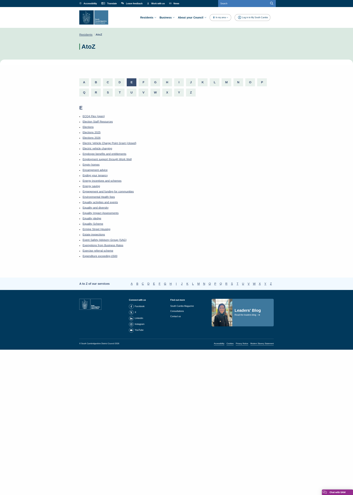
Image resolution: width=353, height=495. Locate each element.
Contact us (175, 316)
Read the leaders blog (246, 315)
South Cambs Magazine (182, 306)
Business (166, 17)
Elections (88, 127)
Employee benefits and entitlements (104, 153)
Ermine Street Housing (96, 229)
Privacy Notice (242, 343)
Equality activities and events (100, 202)
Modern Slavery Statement (262, 343)
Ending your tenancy (95, 175)
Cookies (230, 343)
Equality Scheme (93, 223)
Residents (146, 17)
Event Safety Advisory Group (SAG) (105, 239)
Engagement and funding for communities (108, 191)
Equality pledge (92, 218)
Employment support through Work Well (107, 159)
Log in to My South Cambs (255, 17)
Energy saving (91, 186)
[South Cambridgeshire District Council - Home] (93, 17)
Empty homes (91, 164)
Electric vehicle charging (97, 148)
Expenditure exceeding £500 (100, 256)
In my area (221, 17)
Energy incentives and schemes (102, 180)
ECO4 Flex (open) (94, 116)
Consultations (177, 311)
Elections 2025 (92, 132)
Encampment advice (95, 170)
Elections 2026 (92, 137)
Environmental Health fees (99, 196)
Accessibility (219, 343)
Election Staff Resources (98, 121)
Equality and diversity (96, 207)
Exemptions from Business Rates (103, 245)
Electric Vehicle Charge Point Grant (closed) (109, 143)
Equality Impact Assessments (101, 213)
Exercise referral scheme (98, 250)
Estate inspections (94, 234)
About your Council (190, 17)
